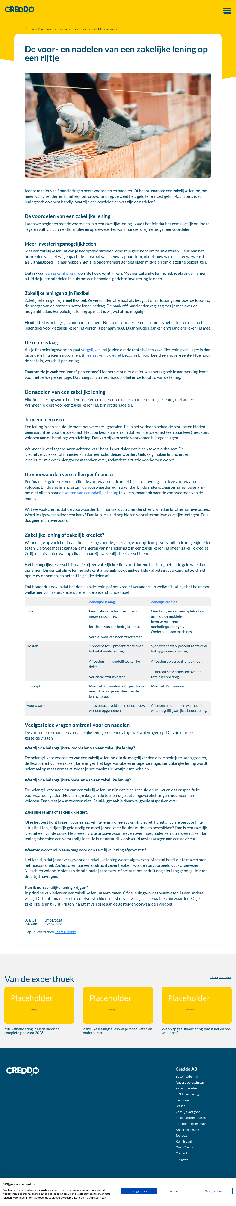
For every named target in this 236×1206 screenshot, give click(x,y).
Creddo (29, 29)
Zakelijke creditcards (191, 1118)
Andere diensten (187, 1130)
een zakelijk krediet (104, 355)
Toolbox (181, 1135)
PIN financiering (187, 1094)
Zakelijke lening (102, 602)
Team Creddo (65, 932)
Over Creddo (185, 1147)
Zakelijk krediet (164, 602)
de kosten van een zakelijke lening (88, 492)
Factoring (182, 1100)
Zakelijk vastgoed (188, 1112)
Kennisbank (45, 29)
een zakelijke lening (63, 273)
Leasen (180, 1106)
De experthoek (220, 977)
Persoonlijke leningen (191, 1124)
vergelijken (91, 349)
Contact (181, 1153)
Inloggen (182, 1159)
